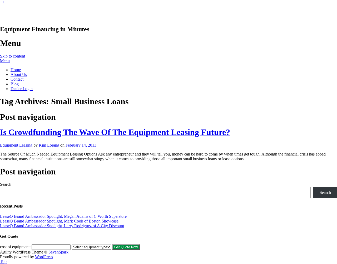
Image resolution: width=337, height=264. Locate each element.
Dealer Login (22, 88)
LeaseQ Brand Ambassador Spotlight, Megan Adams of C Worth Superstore (63, 216)
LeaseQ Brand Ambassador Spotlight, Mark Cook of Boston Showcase (59, 221)
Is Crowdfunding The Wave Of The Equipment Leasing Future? (115, 132)
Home (16, 70)
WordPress (44, 257)
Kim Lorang (49, 145)
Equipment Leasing (16, 145)
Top (3, 261)
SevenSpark (58, 252)
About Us (19, 74)
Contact (17, 79)
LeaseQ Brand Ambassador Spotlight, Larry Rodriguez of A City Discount (62, 226)
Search (5, 184)
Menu (5, 61)
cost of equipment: (15, 247)
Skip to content (12, 56)
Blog (15, 84)
